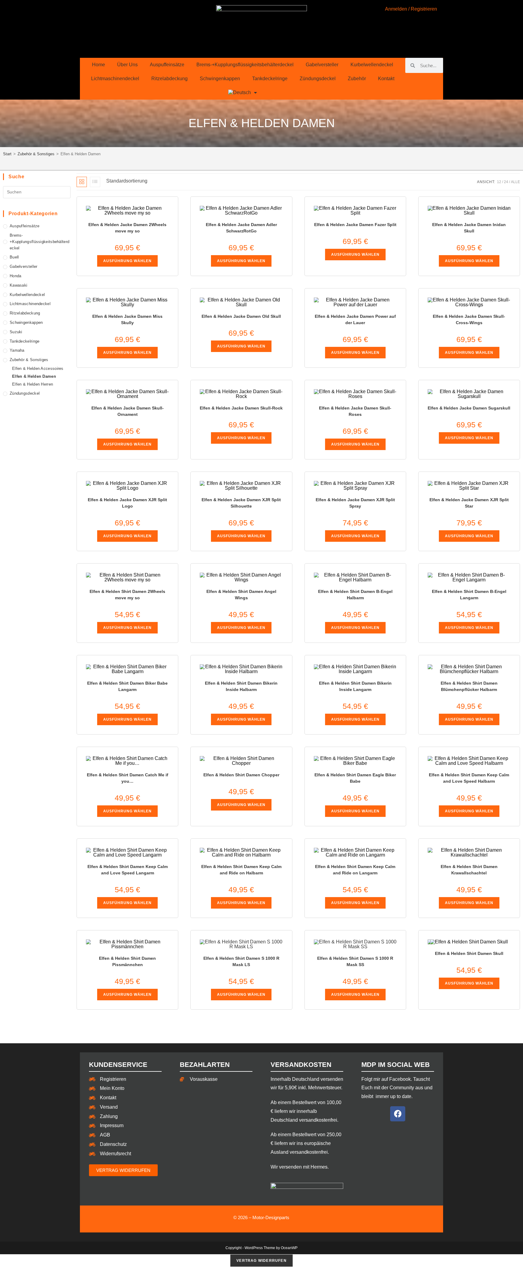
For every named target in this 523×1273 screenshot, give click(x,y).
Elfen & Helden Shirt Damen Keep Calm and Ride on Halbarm (241, 869)
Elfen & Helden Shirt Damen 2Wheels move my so (127, 594)
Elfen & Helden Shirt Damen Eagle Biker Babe (355, 778)
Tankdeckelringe (270, 78)
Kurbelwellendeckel (371, 64)
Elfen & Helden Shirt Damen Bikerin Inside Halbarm (241, 686)
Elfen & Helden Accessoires (38, 368)
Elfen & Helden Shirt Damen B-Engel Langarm (469, 594)
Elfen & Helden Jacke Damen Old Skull (241, 316)
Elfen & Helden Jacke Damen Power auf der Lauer (355, 319)
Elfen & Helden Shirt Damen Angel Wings (241, 594)
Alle (515, 182)
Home (98, 64)
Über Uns (127, 64)
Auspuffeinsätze (167, 64)
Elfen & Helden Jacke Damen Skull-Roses (355, 411)
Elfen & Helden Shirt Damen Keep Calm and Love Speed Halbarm (469, 778)
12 (499, 182)
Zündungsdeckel (318, 78)
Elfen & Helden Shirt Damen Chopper (241, 774)
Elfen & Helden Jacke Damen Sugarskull (469, 408)
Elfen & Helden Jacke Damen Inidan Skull (469, 227)
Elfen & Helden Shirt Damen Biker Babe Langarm (127, 686)
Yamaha (17, 350)
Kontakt (386, 78)
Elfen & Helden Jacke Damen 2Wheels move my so (127, 227)
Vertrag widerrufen (261, 1260)
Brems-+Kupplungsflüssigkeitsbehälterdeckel (245, 64)
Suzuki (16, 332)
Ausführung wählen (127, 261)
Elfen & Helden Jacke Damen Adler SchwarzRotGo (241, 227)
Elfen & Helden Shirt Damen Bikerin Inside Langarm (355, 686)
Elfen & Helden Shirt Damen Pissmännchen (127, 961)
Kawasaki (18, 285)
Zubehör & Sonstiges (36, 154)
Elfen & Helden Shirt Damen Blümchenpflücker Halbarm (469, 686)
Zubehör (357, 78)
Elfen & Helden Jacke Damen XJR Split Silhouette (241, 502)
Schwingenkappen (220, 78)
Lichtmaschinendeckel (115, 78)
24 (506, 182)
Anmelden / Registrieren (411, 9)
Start (7, 154)
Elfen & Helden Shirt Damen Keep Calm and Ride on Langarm (355, 869)
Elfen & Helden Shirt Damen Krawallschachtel (469, 869)
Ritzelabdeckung (169, 78)
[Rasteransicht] (82, 182)
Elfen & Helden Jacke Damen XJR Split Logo (127, 502)
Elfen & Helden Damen (34, 376)
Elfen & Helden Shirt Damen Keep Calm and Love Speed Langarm (127, 869)
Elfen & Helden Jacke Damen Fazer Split (355, 224)
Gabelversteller (322, 64)
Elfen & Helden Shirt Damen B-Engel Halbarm (355, 594)
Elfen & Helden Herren (32, 384)
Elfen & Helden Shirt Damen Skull (469, 953)
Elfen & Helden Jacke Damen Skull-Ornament (127, 411)
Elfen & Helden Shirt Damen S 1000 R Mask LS (241, 961)
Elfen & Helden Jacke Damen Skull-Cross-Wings (469, 319)
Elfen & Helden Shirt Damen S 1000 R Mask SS (355, 961)
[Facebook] (397, 1113)
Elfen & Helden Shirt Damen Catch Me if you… (127, 778)
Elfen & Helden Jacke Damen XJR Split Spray (355, 502)
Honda (15, 276)
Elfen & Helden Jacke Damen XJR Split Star (469, 502)
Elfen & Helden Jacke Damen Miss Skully (127, 319)
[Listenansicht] (95, 182)
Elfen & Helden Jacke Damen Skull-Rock (241, 408)
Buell (14, 257)
